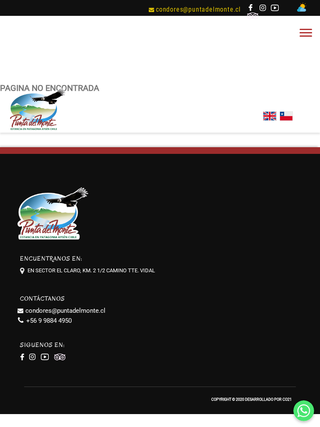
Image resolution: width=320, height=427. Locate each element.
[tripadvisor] (253, 16)
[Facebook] (250, 9)
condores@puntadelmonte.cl (198, 9)
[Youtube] (275, 9)
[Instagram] (262, 9)
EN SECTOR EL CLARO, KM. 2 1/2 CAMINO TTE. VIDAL (91, 270)
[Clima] (302, 9)
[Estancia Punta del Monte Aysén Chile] (37, 130)
